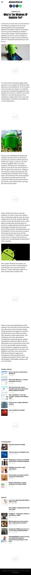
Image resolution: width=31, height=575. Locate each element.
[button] (2, 2)
